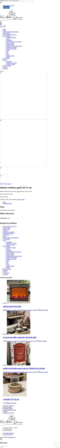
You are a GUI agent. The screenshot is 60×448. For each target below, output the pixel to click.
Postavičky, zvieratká (11, 47)
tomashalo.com (12, 437)
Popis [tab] (4, 202)
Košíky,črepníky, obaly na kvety (14, 46)
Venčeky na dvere (10, 64)
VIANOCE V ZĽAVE (9, 232)
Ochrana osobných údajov (9, 410)
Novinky (5, 230)
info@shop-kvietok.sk (8, 433)
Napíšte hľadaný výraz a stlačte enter (9, 0)
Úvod (4, 29)
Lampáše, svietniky (11, 37)
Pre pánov (5, 68)
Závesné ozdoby (10, 56)
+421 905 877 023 (7, 434)
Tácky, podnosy (10, 43)
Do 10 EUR (6, 273)
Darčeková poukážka (8, 233)
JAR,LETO (6, 58)
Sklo (7, 51)
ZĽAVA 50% (6, 229)
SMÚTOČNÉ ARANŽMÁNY (11, 31)
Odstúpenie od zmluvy (8, 412)
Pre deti (5, 67)
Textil (7, 54)
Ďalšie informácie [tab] (7, 203)
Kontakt (5, 411)
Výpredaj (5, 274)
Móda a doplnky (7, 65)
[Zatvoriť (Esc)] (5, 446)
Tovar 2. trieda (7, 183)
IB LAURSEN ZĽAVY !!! (10, 34)
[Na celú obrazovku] (2, 446)
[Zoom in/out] (0, 446)
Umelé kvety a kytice (11, 63)
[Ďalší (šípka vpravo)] (2, 447)
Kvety (4, 60)
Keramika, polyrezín (11, 48)
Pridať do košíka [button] (44, 310)
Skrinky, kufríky (10, 44)
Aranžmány (9, 61)
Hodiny (8, 57)
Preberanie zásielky (8, 408)
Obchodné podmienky (8, 405)
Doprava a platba (7, 407)
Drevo (7, 50)
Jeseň (4, 30)
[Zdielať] (3, 446)
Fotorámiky (9, 40)
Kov (7, 53)
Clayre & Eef (6, 33)
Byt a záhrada (6, 36)
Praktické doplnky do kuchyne (13, 41)
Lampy (8, 39)
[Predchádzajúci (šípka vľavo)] (0, 447)
